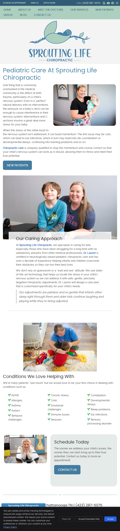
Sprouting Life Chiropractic (35, 244)
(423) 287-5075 (91, 3)
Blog (23, 15)
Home (7, 10)
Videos (8, 15)
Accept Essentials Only (89, 519)
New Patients (105, 10)
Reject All (66, 519)
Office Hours (49, 3)
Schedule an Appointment (14, 3)
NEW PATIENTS (17, 165)
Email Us (34, 3)
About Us (24, 10)
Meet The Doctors (50, 10)
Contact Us (42, 15)
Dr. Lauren (89, 252)
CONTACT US (67, 469)
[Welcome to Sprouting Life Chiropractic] (60, 60)
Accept (110, 519)
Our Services (79, 10)
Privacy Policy (10, 527)
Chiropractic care (13, 147)
